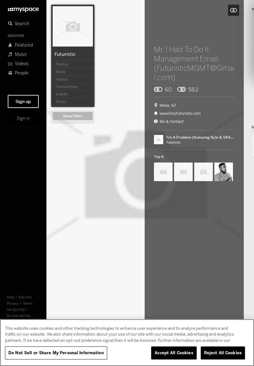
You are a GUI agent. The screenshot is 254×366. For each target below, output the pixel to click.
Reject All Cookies (223, 352)
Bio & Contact (172, 121)
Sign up (23, 101)
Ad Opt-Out (16, 309)
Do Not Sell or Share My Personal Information (56, 352)
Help (10, 297)
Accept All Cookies (174, 352)
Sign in (23, 118)
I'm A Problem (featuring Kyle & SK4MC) (202, 137)
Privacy (13, 303)
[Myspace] (23, 8)
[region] (127, 342)
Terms (28, 303)
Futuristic (65, 54)
